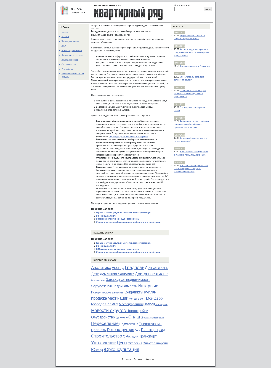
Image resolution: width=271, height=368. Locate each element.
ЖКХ (63, 46)
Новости (178, 26)
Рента (137, 330)
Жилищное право (69, 60)
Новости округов (108, 310)
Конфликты (133, 292)
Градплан (134, 267)
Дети (95, 274)
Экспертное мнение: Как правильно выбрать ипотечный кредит (128, 222)
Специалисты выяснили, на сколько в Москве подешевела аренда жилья (190, 93)
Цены (122, 342)
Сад (162, 330)
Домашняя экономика (117, 274)
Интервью (148, 285)
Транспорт (148, 336)
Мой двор (154, 298)
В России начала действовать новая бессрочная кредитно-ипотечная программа (191, 168)
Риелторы (149, 330)
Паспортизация (157, 318)
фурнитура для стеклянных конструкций (128, 136)
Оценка (146, 318)
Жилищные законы (70, 41)
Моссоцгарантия (131, 304)
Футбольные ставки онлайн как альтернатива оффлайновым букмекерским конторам (191, 124)
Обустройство (103, 317)
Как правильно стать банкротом (195, 66)
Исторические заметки (107, 292)
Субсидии (130, 336)
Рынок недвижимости (71, 50)
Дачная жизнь (156, 268)
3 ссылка (150, 359)
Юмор (97, 349)
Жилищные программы (72, 55)
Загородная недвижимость (128, 280)
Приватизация (150, 324)
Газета (64, 32)
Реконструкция (120, 329)
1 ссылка (126, 359)
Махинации (118, 298)
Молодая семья (104, 304)
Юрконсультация (121, 349)
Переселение (105, 323)
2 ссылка (138, 359)
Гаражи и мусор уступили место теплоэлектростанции (123, 213)
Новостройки (137, 311)
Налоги (149, 304)
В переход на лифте (106, 216)
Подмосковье (128, 324)
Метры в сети (137, 298)
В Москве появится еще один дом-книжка (117, 219)
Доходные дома (98, 280)
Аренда (118, 268)
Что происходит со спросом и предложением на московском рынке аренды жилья (191, 52)
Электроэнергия (155, 343)
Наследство (161, 304)
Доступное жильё (151, 273)
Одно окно (122, 317)
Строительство (106, 335)
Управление (103, 342)
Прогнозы (98, 330)
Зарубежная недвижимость (114, 286)
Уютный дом (67, 69)
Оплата (135, 317)
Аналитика (101, 267)
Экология (135, 343)
